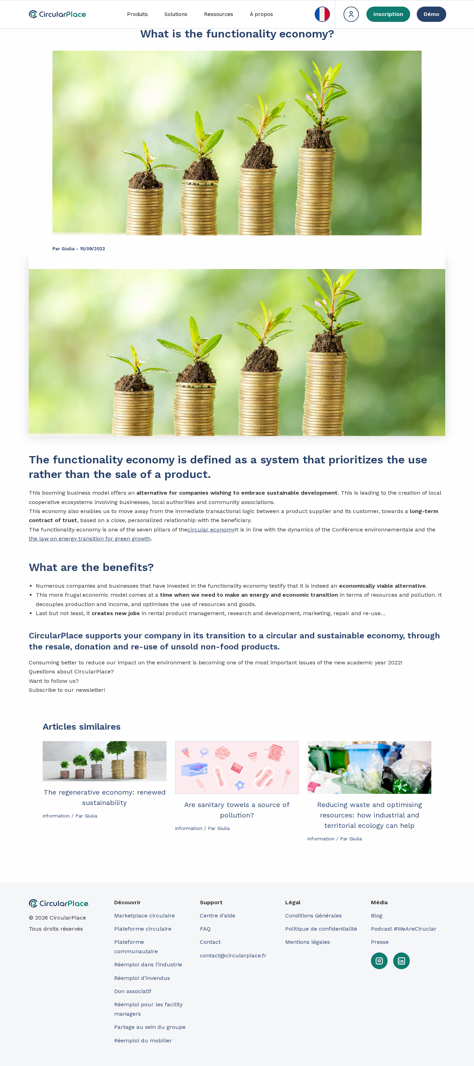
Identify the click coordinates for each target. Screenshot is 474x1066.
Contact (210, 942)
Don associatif (132, 991)
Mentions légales (307, 942)
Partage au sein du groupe (150, 1027)
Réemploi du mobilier (143, 1040)
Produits (137, 14)
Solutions (175, 14)
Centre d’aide (217, 915)
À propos (261, 14)
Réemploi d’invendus (142, 978)
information (56, 816)
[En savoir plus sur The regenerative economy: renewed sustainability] (105, 761)
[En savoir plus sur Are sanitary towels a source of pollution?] (237, 767)
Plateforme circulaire (142, 928)
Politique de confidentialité (321, 928)
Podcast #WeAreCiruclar (404, 928)
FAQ (205, 928)
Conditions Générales (313, 915)
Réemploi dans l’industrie (149, 964)
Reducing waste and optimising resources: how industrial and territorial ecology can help (369, 815)
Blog (376, 915)
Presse (380, 942)
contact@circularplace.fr (233, 955)
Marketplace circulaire (144, 915)
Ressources (218, 14)
